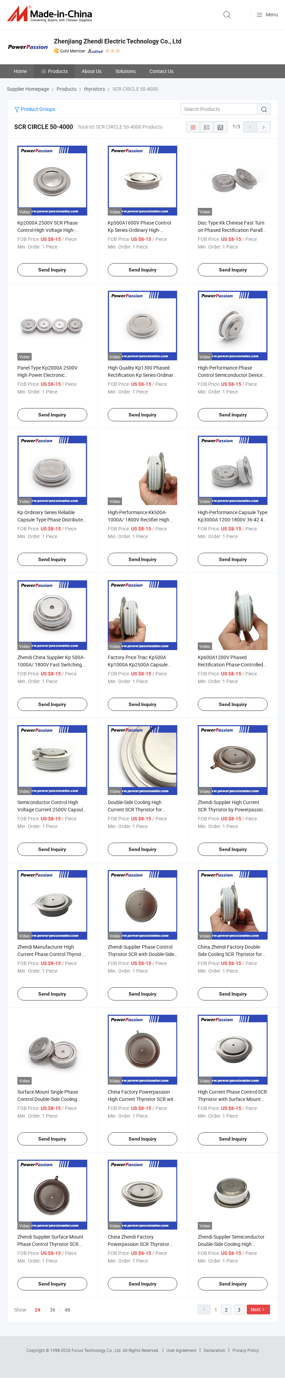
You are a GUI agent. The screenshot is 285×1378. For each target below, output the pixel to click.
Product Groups (37, 109)
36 (52, 1309)
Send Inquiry (52, 270)
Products (58, 71)
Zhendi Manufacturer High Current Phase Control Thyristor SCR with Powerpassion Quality (51, 954)
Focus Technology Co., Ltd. (97, 1350)
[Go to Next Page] (263, 127)
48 (67, 1309)
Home (20, 71)
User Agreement (181, 1350)
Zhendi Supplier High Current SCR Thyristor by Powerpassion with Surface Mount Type (232, 809)
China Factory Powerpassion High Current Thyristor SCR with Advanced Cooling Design (142, 1099)
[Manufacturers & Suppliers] (51, 14)
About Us (91, 71)
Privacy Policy (246, 1350)
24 (37, 1310)
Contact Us (161, 71)
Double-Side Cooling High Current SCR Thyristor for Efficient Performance (135, 809)
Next (256, 1309)
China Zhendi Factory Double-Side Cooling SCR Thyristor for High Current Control (230, 954)
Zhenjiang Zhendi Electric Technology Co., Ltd (117, 41)
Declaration (214, 1350)
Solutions (125, 71)
